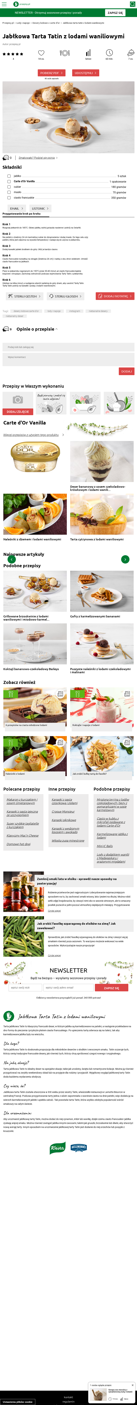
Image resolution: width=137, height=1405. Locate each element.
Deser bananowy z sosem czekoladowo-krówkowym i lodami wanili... (97, 488)
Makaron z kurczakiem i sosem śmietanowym (22, 801)
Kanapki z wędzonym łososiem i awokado (65, 830)
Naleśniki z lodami (15, 773)
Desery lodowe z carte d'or (46, 22)
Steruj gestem (25, 296)
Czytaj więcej (54, 911)
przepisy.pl (14, 44)
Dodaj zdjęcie (18, 411)
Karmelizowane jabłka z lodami (112, 835)
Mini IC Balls (105, 846)
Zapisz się (111, 988)
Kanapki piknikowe (64, 820)
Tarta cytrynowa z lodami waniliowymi (97, 539)
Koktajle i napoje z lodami (86, 724)
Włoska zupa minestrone (68, 840)
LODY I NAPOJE (54, 311)
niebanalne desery (98, 311)
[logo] (22, 4)
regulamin (68, 1401)
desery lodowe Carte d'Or (26, 311)
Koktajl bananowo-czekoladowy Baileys (31, 669)
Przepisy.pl (8, 22)
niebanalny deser (14, 316)
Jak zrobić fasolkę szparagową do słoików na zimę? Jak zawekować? (76, 925)
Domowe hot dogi (18, 844)
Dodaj (126, 371)
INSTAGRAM (74, 311)
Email (15, 208)
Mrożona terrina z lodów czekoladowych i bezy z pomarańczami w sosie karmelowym (113, 805)
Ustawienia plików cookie (17, 1401)
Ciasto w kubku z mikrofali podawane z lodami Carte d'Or (111, 822)
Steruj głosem (66, 296)
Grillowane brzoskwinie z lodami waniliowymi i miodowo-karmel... (26, 618)
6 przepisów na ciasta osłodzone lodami (26, 724)
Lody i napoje (23, 22)
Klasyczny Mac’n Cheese (22, 835)
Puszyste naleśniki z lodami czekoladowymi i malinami (100, 670)
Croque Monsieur (63, 811)
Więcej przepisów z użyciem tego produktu (31, 434)
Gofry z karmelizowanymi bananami (95, 616)
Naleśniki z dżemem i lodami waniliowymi (32, 539)
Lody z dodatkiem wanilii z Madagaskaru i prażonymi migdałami (113, 858)
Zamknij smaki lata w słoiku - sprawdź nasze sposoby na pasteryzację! (77, 881)
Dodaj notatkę (116, 296)
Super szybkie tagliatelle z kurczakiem (23, 825)
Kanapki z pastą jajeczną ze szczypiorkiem (22, 813)
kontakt (68, 1397)
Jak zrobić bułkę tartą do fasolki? (90, 773)
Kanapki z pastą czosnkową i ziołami (64, 801)
